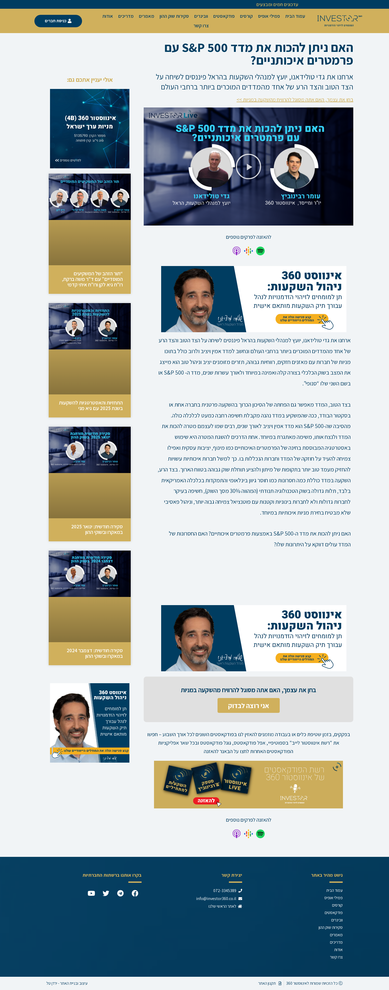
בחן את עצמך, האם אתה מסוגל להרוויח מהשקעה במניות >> (295, 99)
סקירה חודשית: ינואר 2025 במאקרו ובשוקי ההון (97, 529)
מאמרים (146, 16)
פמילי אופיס (269, 16)
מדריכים (126, 16)
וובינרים (201, 16)
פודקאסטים (224, 16)
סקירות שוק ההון (174, 16)
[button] (248, 166)
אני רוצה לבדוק (248, 705)
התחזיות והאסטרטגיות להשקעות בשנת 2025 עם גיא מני (91, 405)
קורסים (246, 16)
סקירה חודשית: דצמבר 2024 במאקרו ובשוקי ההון (95, 653)
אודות (107, 16)
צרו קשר (201, 25)
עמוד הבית (295, 16)
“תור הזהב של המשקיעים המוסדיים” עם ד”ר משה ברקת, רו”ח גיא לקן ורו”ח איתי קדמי (92, 279)
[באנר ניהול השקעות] (253, 298)
